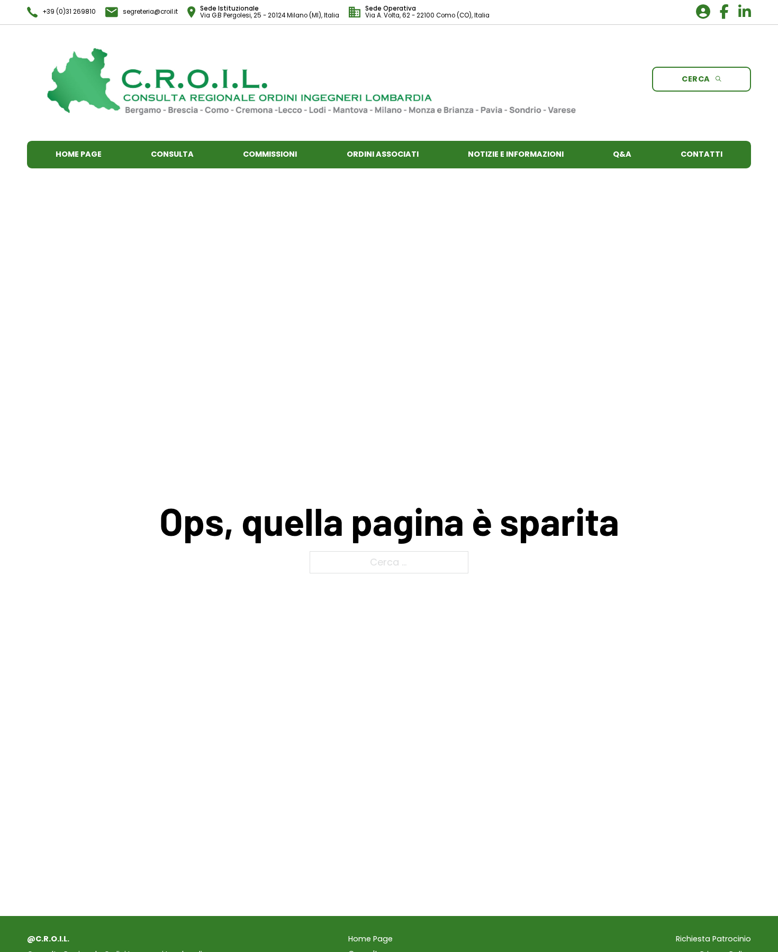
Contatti (701, 154)
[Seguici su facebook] (719, 13)
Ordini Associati (383, 154)
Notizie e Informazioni (516, 154)
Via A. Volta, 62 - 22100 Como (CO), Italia (427, 15)
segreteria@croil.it (150, 11)
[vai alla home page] (311, 81)
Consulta (172, 154)
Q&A (622, 154)
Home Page (79, 154)
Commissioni (270, 154)
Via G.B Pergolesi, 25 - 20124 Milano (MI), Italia (269, 15)
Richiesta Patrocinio (713, 939)
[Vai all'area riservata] (698, 13)
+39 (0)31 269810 (69, 11)
